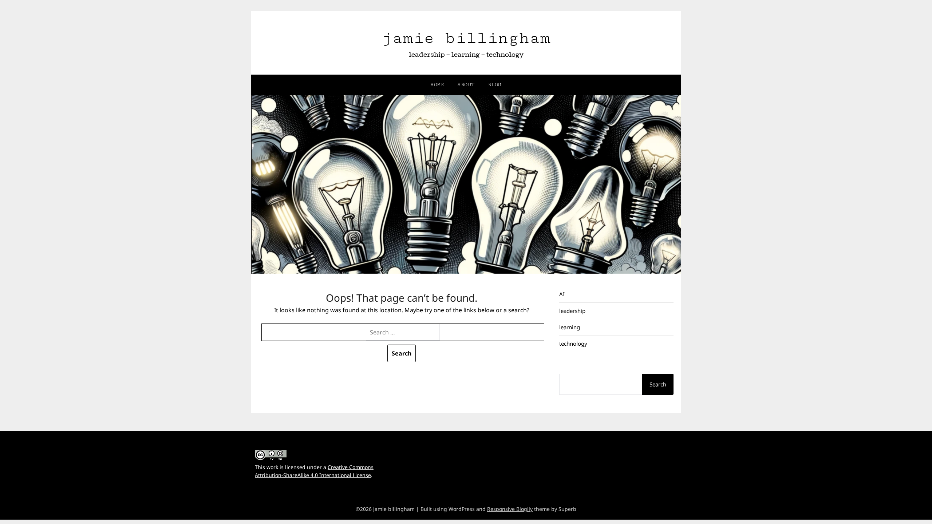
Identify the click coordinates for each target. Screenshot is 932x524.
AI (562, 294)
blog (495, 85)
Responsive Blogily (510, 508)
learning (569, 327)
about (466, 85)
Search (657, 384)
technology (573, 343)
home (437, 85)
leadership (572, 310)
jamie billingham (466, 38)
